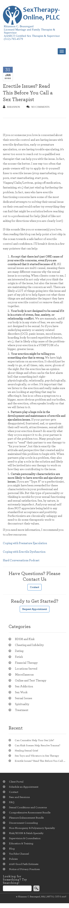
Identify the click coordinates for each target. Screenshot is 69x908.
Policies (13, 859)
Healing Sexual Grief (26, 750)
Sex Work (21, 692)
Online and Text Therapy (30, 680)
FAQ (11, 802)
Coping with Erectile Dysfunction (24, 551)
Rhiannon (13, 106)
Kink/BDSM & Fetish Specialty (26, 833)
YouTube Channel (19, 854)
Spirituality (22, 704)
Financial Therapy (26, 662)
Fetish (19, 656)
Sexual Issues (23, 698)
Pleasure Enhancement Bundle (26, 817)
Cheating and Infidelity (29, 645)
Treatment (21, 710)
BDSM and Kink (24, 639)
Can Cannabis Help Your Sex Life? (34, 740)
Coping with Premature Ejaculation (25, 543)
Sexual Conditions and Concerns (28, 807)
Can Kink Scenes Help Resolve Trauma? (37, 745)
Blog (12, 848)
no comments (40, 106)
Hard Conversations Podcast (21, 560)
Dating (19, 651)
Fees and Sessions (19, 797)
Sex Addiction (24, 686)
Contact (34, 587)
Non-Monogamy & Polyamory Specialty (32, 828)
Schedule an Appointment (23, 787)
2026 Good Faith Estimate (23, 864)
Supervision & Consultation (24, 838)
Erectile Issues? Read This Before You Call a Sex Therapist (28, 93)
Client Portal (16, 781)
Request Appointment (34, 609)
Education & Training (21, 843)
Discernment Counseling (23, 823)
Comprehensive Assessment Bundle (29, 812)
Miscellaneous (24, 674)
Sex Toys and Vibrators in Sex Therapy (37, 755)
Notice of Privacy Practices (24, 869)
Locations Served (26, 668)
